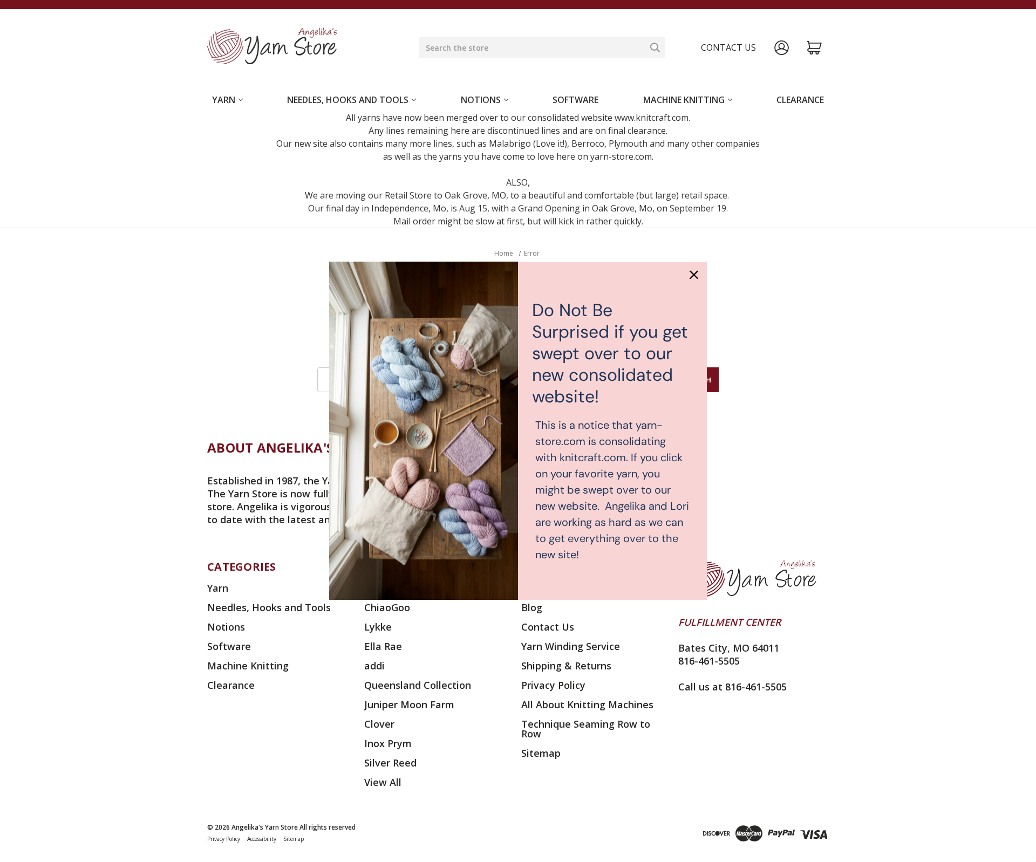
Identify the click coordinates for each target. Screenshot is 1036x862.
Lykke (378, 626)
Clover (379, 723)
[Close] (694, 275)
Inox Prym (388, 743)
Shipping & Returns (566, 665)
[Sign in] (781, 47)
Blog (531, 607)
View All (382, 782)
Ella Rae (383, 646)
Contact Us (547, 626)
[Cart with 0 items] (814, 47)
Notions (481, 100)
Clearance (800, 100)
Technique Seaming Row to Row (585, 728)
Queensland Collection (417, 685)
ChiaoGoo (387, 607)
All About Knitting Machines (587, 704)
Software (575, 100)
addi (374, 665)
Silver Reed (390, 762)
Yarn (223, 100)
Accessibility (261, 839)
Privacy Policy (553, 685)
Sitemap (541, 753)
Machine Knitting (684, 100)
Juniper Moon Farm (409, 704)
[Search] (655, 47)
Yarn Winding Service (570, 646)
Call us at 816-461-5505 (732, 686)
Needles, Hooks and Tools (347, 100)
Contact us (728, 47)
